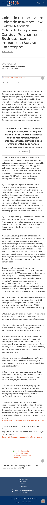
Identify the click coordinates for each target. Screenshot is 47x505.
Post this (25, 152)
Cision (26, 502)
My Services (22, 486)
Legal (12, 499)
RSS (25, 499)
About (23, 484)
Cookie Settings (32, 499)
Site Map (18, 499)
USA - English (6, 51)
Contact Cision (23, 479)
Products (23, 482)
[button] (38, 3)
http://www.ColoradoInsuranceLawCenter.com (23, 420)
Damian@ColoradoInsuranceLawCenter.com (22, 437)
